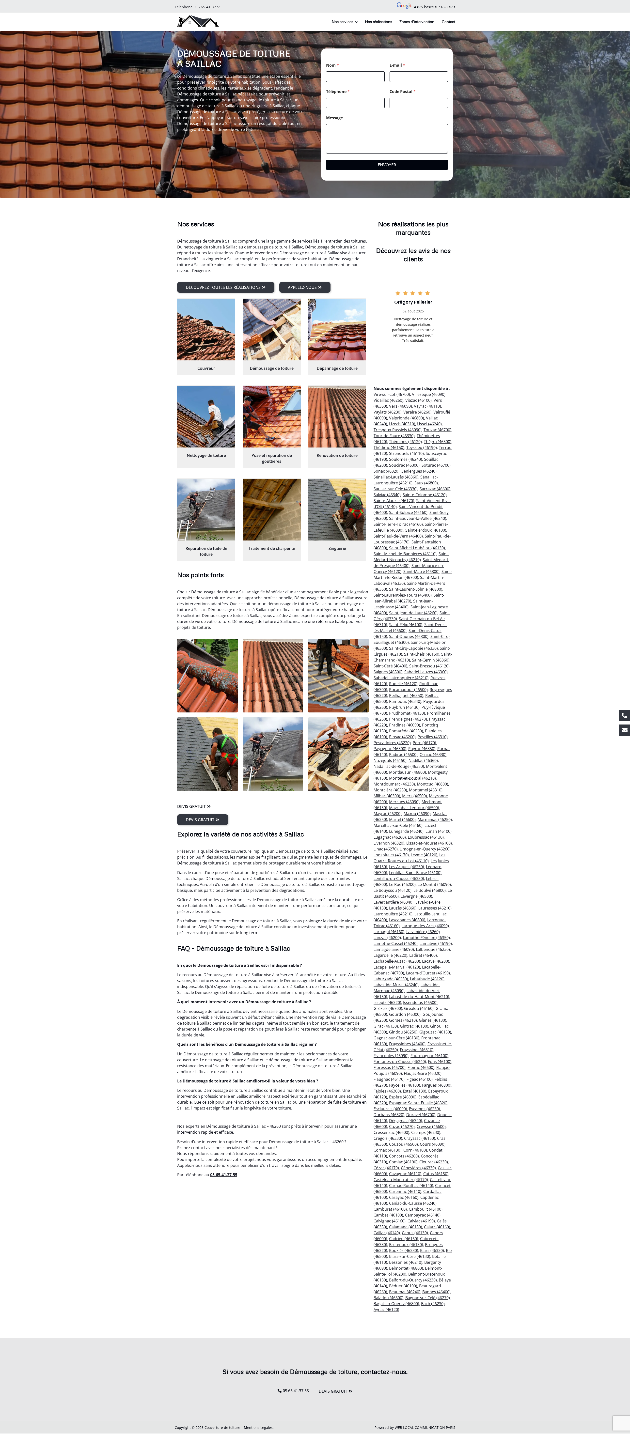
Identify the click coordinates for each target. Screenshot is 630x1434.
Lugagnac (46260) (390, 837)
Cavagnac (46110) (405, 1173)
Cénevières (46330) (418, 1168)
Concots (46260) (404, 1156)
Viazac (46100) (418, 400)
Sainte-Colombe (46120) (425, 494)
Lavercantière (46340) (393, 902)
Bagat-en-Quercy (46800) (396, 1303)
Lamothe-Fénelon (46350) (426, 937)
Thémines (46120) (405, 441)
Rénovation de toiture (337, 455)
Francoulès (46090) (391, 1055)
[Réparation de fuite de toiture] (206, 509)
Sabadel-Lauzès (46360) (426, 672)
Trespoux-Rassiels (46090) (398, 429)
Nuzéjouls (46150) (390, 760)
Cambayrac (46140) (423, 1215)
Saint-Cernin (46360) (430, 660)
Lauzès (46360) (402, 908)
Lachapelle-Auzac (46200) (397, 961)
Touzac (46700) (437, 429)
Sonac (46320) (386, 471)
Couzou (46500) (403, 1144)
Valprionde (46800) (406, 418)
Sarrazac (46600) (435, 489)
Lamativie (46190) (436, 943)
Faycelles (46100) (404, 1085)
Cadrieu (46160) (403, 1238)
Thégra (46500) (437, 441)
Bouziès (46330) (403, 1250)
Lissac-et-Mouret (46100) (429, 843)
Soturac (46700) (436, 465)
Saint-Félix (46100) (405, 624)
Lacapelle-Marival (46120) (397, 967)
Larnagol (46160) (389, 931)
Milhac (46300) (387, 796)
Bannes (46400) (436, 1292)
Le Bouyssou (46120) (392, 890)
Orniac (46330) (433, 754)
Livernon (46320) (389, 843)
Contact (448, 21)
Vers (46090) (400, 406)
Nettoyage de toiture (206, 455)
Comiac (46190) (403, 1162)
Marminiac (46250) (435, 819)
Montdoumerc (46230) (394, 784)
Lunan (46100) (438, 831)
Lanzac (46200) (387, 937)
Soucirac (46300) (404, 465)
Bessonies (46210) (405, 1262)
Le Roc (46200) (402, 884)
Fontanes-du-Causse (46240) (400, 1061)
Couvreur (206, 368)
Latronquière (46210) (393, 914)
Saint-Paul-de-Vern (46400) (398, 536)
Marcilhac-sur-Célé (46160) (398, 825)
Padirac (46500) (403, 754)
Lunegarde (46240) (406, 831)
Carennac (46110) (405, 1191)
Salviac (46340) (387, 494)
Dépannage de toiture (337, 368)
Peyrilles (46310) (433, 737)
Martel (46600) (402, 819)
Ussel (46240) (429, 424)
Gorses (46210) (403, 1020)
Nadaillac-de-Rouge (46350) (399, 766)
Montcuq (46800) (432, 784)
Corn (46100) (415, 1150)
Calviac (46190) (421, 1221)
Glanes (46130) (432, 1020)
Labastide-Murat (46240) (396, 984)
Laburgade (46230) (391, 979)
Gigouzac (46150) (435, 1032)
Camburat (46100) (390, 1209)
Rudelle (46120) (403, 683)
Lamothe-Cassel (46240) (396, 943)
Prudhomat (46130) (407, 713)
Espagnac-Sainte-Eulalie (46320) (418, 1103)
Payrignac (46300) (390, 748)
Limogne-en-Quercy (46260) (425, 849)
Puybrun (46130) (404, 707)
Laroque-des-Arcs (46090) (425, 925)
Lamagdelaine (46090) (394, 949)
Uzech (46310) (402, 424)
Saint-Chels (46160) (421, 654)
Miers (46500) (414, 796)
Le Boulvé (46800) (429, 890)
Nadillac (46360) (423, 760)
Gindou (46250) (403, 1032)
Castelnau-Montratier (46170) (401, 1179)
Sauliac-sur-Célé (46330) (396, 489)
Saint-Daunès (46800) (408, 636)
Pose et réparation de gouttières (272, 458)
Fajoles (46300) (387, 1091)
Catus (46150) (435, 1173)
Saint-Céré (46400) (390, 666)
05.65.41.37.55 (208, 6)
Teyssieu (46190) (421, 447)
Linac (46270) (386, 849)
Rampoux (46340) (405, 701)
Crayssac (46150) (419, 1138)
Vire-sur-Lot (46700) (392, 394)
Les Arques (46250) (406, 866)
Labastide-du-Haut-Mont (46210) (419, 996)
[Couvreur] (206, 329)
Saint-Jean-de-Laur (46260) (413, 613)
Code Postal (403, 91)
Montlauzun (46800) (407, 772)
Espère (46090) (402, 1097)
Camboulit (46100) (425, 1209)
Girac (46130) (386, 1026)
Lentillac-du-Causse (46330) (399, 878)
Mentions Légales (258, 1427)
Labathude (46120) (427, 979)
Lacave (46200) (435, 961)
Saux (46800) (426, 483)
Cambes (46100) (388, 1215)
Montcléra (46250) (390, 790)
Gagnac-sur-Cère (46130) (396, 1038)
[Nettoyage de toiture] (206, 416)
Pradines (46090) (404, 725)
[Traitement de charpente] (272, 509)
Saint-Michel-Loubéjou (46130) (417, 548)
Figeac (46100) (420, 1079)
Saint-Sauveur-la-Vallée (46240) (417, 518)
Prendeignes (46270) (408, 719)
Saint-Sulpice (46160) (408, 512)
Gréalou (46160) (419, 1008)
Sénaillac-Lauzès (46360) (396, 477)
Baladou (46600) (388, 1297)
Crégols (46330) (388, 1138)
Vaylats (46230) (387, 412)
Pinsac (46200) (402, 737)
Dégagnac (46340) (405, 1120)
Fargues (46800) (436, 1085)
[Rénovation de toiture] (337, 416)
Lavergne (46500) (416, 896)
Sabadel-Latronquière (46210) (401, 677)
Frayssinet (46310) (416, 1049)
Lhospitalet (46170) (391, 855)
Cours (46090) (432, 1144)
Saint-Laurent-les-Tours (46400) (403, 595)
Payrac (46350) (421, 748)
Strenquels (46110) (406, 453)
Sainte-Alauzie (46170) (394, 500)
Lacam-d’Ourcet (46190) (428, 973)
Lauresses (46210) (435, 908)
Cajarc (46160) (437, 1227)
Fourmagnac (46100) (429, 1055)
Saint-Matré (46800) (421, 571)
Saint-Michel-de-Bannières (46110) (405, 553)
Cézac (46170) (386, 1168)
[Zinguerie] (337, 509)
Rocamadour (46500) (408, 689)
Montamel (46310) (425, 790)
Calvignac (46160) (390, 1221)
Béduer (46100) (403, 1286)
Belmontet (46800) (406, 1268)
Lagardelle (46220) (390, 955)
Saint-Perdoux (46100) (425, 530)
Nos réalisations (378, 21)
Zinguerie (337, 548)
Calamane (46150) (405, 1227)
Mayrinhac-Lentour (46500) (414, 807)
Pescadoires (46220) (392, 742)
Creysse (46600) (431, 1126)
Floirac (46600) (421, 1067)
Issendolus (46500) (420, 1002)
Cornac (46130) (387, 1150)
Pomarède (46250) (406, 731)
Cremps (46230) (425, 1132)
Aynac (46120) (386, 1309)
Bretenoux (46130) (406, 1244)
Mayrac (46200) (388, 813)
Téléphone (338, 91)
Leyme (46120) (424, 855)
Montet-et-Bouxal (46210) (412, 778)
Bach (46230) (433, 1303)
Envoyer (387, 165)
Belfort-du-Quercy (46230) (413, 1280)
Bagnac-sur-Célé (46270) (427, 1297)
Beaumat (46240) (404, 1292)
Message (334, 118)
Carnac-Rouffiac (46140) (411, 1185)
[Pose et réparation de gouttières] (272, 416)
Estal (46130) (414, 1091)
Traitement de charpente (272, 548)
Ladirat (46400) (423, 955)
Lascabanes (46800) (407, 920)
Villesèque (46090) (428, 394)
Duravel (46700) (420, 1114)
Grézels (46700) (388, 1008)
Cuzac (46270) (402, 1126)
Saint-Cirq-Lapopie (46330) (413, 648)
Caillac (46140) (387, 1232)
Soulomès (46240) (405, 459)
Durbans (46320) (389, 1114)
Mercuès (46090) (404, 801)
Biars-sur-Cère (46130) (409, 1256)
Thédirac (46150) (389, 447)
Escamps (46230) (424, 1108)
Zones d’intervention (416, 21)
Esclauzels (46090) (390, 1108)
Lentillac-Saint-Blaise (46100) (415, 872)
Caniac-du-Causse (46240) (413, 1203)
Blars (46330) (432, 1250)
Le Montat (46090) (434, 884)
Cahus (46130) (415, 1232)
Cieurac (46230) (433, 1162)
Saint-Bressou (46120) (429, 666)
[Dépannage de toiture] (337, 329)
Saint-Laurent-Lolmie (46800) (415, 589)
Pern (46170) (424, 742)
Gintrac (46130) (414, 1026)
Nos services (342, 21)
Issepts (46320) (387, 1002)
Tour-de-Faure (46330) (394, 435)
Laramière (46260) (423, 931)
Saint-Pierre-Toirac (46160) (398, 524)
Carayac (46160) (403, 1197)
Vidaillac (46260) (388, 400)
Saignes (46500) (388, 672)
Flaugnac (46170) (389, 1079)
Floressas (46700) (390, 1067)
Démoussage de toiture (272, 368)
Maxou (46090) (417, 813)
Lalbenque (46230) (433, 949)
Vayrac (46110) (427, 406)
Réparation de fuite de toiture (206, 551)
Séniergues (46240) (419, 471)
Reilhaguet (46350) (406, 695)
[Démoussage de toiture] (272, 329)
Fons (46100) (439, 1061)
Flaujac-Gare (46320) (422, 1073)
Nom (332, 65)
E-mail (397, 65)
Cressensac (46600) (391, 1132)
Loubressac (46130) (426, 837)
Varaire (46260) (417, 412)
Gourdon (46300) (405, 1014)
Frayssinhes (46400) (407, 1044)
